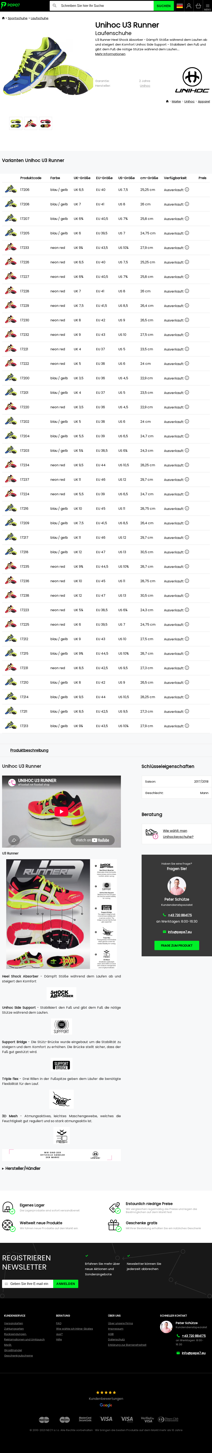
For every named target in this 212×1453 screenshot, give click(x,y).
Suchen (164, 6)
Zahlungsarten (14, 1329)
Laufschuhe (39, 18)
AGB (111, 1334)
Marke (176, 101)
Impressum (115, 1329)
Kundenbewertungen (106, 1398)
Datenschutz (116, 1339)
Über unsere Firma (120, 1323)
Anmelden (65, 1284)
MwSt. (8, 1345)
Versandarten (13, 1323)
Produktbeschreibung (29, 750)
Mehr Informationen (110, 54)
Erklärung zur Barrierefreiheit (127, 1345)
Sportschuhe (18, 18)
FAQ (58, 1323)
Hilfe (59, 1339)
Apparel (204, 101)
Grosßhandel (13, 1350)
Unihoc (145, 85)
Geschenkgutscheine (18, 1356)
